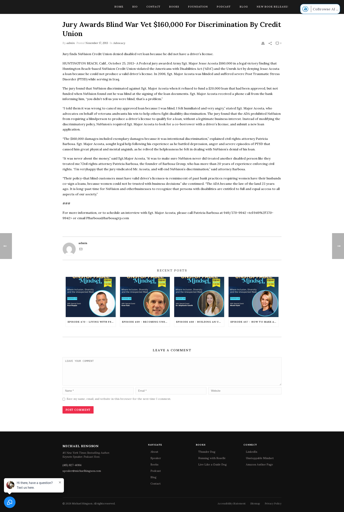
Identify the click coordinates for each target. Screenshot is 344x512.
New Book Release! (272, 6)
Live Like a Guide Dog (212, 464)
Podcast (224, 6)
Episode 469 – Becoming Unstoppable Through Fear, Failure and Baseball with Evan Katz (146, 321)
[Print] (263, 43)
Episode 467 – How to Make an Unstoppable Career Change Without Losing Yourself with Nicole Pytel (255, 321)
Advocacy (119, 43)
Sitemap (255, 503)
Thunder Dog (206, 452)
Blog (243, 6)
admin (70, 43)
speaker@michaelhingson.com (82, 471)
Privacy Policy (273, 503)
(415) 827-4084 (72, 465)
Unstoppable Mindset (260, 458)
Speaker (155, 458)
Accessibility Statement (232, 503)
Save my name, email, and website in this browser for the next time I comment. (119, 399)
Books (174, 6)
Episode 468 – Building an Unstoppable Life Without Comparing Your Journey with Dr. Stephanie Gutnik (200, 321)
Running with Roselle (212, 458)
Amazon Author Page (259, 464)
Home (118, 6)
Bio (135, 6)
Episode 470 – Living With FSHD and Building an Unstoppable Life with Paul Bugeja (92, 321)
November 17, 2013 (96, 43)
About (154, 452)
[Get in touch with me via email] (80, 249)
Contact (153, 6)
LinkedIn (251, 452)
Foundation (198, 6)
